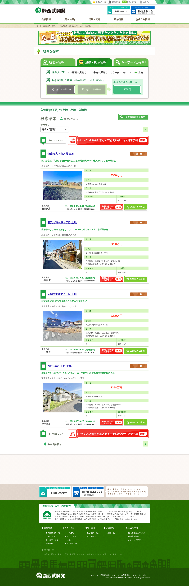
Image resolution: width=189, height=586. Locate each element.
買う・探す (70, 19)
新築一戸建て (79, 72)
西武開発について (53, 533)
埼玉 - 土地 (107, 554)
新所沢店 (46, 208)
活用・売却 (94, 19)
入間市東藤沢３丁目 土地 (62, 294)
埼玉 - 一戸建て (50, 554)
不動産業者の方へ (108, 575)
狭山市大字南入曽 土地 (61, 153)
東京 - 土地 (117, 554)
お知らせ (94, 575)
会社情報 (46, 19)
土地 (140, 72)
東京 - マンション (94, 554)
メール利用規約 (123, 575)
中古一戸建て (100, 72)
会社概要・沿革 (52, 540)
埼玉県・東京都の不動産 (46, 26)
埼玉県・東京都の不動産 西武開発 (50, 10)
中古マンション (123, 72)
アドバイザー (71, 543)
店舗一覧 (111, 533)
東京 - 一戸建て (64, 554)
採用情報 (49, 543)
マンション (71, 536)
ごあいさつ (50, 536)
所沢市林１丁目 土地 (59, 366)
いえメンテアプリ (135, 540)
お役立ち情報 (143, 19)
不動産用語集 (133, 536)
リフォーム (91, 536)
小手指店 (46, 280)
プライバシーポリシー (141, 575)
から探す (57, 62)
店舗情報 (118, 19)
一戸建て (70, 533)
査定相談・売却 (93, 533)
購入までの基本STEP (136, 533)
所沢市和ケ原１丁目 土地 (62, 222)
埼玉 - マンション (78, 554)
